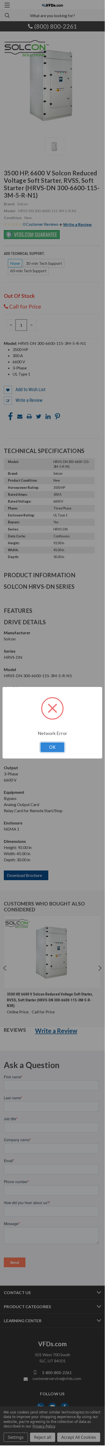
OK (52, 747)
